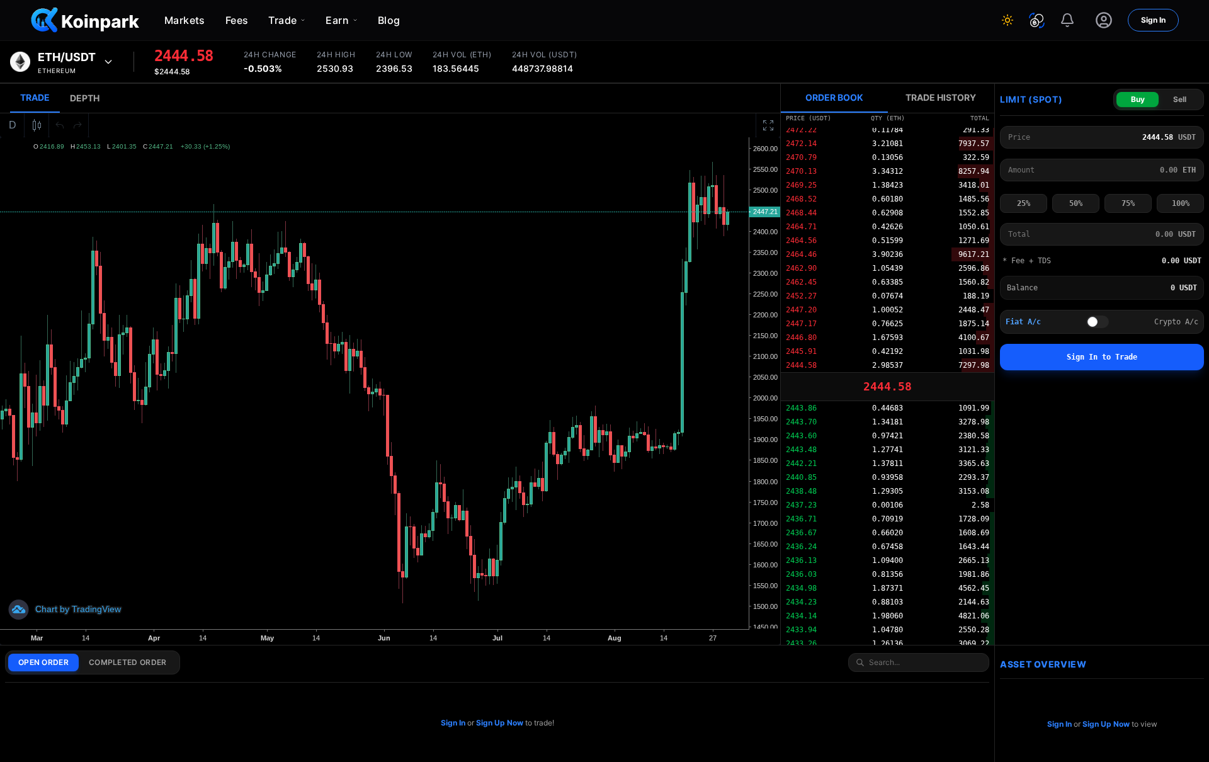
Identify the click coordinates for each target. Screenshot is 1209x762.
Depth (84, 98)
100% (1180, 203)
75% (1128, 203)
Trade (35, 97)
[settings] (1104, 20)
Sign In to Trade (1102, 357)
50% (1075, 203)
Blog (389, 20)
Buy (1138, 99)
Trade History (940, 97)
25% (1023, 203)
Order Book (834, 97)
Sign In (1153, 20)
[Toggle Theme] (1007, 20)
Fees (237, 20)
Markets (184, 20)
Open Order (43, 662)
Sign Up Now (499, 722)
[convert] (1037, 20)
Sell (1179, 99)
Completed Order (128, 662)
